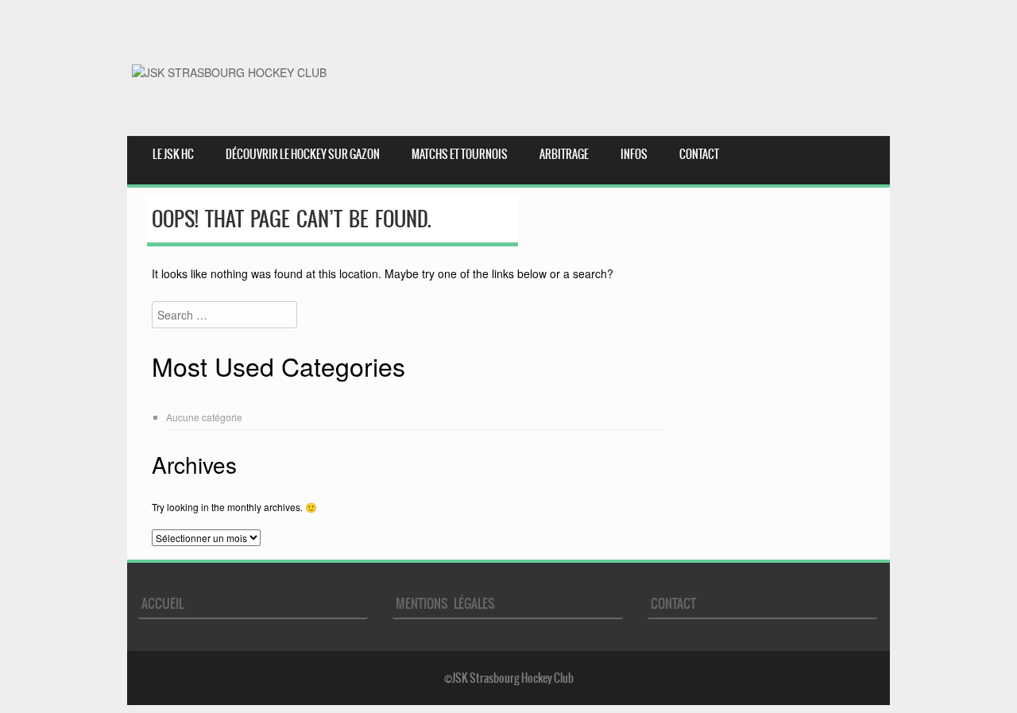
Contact (699, 154)
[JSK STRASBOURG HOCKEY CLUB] (229, 72)
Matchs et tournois (460, 154)
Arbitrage (564, 154)
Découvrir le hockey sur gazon (303, 154)
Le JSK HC (173, 154)
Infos (634, 154)
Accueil (162, 603)
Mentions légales (445, 603)
